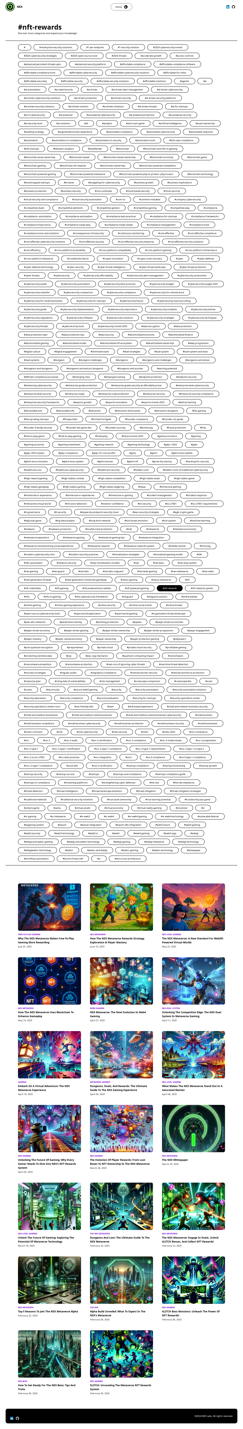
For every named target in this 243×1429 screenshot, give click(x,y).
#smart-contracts (33, 731)
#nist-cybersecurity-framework (91, 596)
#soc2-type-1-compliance (192, 757)
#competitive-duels (34, 207)
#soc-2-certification (101, 740)
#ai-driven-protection (85, 98)
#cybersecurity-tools (73, 326)
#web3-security (32, 833)
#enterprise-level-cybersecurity (192, 385)
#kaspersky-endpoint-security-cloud (99, 512)
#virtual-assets (82, 808)
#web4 (115, 833)
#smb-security (119, 731)
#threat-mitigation (146, 791)
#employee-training (114, 376)
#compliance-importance (37, 224)
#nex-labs (83, 571)
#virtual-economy (113, 808)
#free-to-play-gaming (69, 436)
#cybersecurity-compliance (121, 292)
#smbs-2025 (168, 731)
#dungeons (122, 360)
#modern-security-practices (83, 554)
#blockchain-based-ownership (120, 157)
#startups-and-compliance (127, 774)
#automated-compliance (119, 131)
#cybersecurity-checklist (37, 292)
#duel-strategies (131, 351)
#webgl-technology (188, 841)
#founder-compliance (136, 419)
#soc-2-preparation (206, 740)
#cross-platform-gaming (158, 250)
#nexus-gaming (129, 579)
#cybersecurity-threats (36, 326)
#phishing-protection (107, 622)
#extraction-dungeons (166, 410)
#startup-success (65, 774)
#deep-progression (198, 343)
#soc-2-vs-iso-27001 (34, 757)
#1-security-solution (128, 47)
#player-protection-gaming (144, 638)
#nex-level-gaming (147, 571)
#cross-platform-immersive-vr (201, 250)
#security (116, 689)
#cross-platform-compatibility (115, 250)
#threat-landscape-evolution (107, 791)
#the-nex (154, 782)
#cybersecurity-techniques (202, 317)
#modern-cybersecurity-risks (39, 554)
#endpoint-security (186, 376)
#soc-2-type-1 (31, 748)
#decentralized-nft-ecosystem (116, 343)
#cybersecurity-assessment (192, 275)
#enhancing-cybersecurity (38, 385)
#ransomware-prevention (37, 664)
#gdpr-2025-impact (34, 453)
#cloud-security (172, 191)
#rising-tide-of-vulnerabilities (70, 681)
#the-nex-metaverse (183, 782)
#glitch (153, 453)
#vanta (57, 808)
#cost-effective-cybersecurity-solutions (44, 241)
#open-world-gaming (126, 613)
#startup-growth (208, 765)
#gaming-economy (34, 444)
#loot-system (169, 520)
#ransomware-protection (78, 664)
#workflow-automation (36, 858)
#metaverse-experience (36, 537)
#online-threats (174, 605)
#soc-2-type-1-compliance (108, 748)
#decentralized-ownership (160, 343)
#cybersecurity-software (80, 317)
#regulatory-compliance (103, 672)
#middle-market (177, 546)
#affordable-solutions (154, 81)
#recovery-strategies (35, 672)
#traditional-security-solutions (77, 799)
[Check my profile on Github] (233, 6)
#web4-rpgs (170, 833)
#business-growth (143, 182)
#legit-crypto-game (183, 512)
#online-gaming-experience (69, 605)
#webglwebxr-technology (37, 850)
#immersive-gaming (170, 486)
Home (118, 6)
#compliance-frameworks (205, 216)
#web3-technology (64, 833)
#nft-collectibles (32, 588)
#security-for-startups (144, 698)
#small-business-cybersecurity (84, 723)
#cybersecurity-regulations (38, 317)
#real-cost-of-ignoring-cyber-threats (125, 664)
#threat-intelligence (67, 791)
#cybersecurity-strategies (160, 317)
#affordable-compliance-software (177, 64)
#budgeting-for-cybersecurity (104, 182)
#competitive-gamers (108, 207)
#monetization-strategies (125, 554)
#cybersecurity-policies (203, 309)
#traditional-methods (35, 799)
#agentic (184, 81)
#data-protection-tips (73, 334)
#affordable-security (72, 81)
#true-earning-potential (158, 799)
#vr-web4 (109, 816)
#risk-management (110, 681)
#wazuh (62, 824)
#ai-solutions (63, 123)
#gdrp (132, 453)
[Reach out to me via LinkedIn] (228, 6)
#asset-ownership (205, 123)
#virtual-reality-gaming (149, 808)
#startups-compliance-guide (170, 774)
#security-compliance (71, 698)
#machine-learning (200, 520)
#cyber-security (75, 267)
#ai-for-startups (179, 106)
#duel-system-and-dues (195, 351)
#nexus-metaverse (161, 579)
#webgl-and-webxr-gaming (38, 841)
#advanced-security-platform (90, 64)
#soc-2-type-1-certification (66, 748)
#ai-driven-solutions (113, 106)
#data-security (106, 334)
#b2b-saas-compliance (181, 140)
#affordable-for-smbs (174, 72)
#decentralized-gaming (36, 343)
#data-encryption (150, 326)
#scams (28, 689)
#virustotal (181, 808)
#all (86, 123)
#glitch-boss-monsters (36, 461)
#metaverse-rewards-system (139, 546)
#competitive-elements (70, 207)
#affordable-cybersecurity (83, 72)
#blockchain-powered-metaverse (87, 174)
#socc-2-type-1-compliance (38, 765)
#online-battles (189, 596)
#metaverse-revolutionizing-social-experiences (49, 546)
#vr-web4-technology (172, 816)
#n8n (199, 554)
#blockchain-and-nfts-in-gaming (160, 148)
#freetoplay (101, 436)
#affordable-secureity (35, 81)
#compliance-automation (79, 216)
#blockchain (122, 148)
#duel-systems (31, 360)
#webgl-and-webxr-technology (83, 841)
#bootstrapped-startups (37, 182)
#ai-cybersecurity (63, 89)
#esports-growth (82, 402)
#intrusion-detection (76, 503)
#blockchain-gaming (35, 165)
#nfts (27, 596)
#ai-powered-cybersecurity (100, 114)
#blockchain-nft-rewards (73, 165)
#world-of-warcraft (73, 858)
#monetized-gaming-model (168, 554)
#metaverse (152, 529)
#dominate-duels (100, 351)
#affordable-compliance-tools (39, 72)
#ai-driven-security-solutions (39, 106)
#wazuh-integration (90, 824)
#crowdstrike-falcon (78, 258)
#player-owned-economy (68, 638)
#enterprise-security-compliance (196, 393)
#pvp (68, 655)
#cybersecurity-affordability (98, 275)
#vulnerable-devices (208, 816)
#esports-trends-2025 (152, 402)
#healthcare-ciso (33, 469)
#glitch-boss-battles (182, 453)
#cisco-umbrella (103, 191)
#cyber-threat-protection (193, 267)
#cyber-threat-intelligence (111, 267)
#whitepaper (194, 850)
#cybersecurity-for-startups (91, 300)
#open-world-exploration (87, 613)
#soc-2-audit (70, 740)
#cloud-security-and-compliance (41, 199)
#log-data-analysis (65, 520)
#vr (203, 808)
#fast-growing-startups (36, 419)
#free (203, 427)
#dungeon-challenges (90, 360)
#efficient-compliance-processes (41, 376)
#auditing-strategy (34, 131)
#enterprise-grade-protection (81, 385)
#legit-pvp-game (32, 520)
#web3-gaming (192, 824)
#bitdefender (95, 148)
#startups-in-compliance (37, 782)
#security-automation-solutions (189, 689)
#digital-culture (32, 351)
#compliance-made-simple (119, 224)
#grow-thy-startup (162, 461)
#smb (60, 731)
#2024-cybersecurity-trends (167, 47)
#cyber (179, 258)
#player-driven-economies (169, 622)
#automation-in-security (108, 140)
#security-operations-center (185, 698)
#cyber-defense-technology (38, 267)
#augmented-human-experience (75, 131)
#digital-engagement (65, 351)
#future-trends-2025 (132, 436)
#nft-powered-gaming (137, 588)
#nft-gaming (61, 588)
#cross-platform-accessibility (70, 250)
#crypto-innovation (113, 258)
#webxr (69, 850)
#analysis (107, 123)
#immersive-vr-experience (38, 495)
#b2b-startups (31, 148)
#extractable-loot (33, 410)
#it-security (60, 512)
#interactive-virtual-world (37, 503)
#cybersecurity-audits (35, 284)
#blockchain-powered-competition (157, 165)
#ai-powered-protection (142, 114)
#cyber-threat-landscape (152, 267)
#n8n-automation (33, 562)
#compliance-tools (199, 224)
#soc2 (128, 757)
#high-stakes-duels (150, 478)
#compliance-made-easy (78, 224)
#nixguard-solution (157, 596)
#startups (94, 774)
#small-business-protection (128, 723)
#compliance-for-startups (163, 216)
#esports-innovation (116, 402)
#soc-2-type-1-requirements (150, 748)
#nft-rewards (170, 588)
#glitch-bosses (105, 461)
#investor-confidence (112, 503)
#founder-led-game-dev (78, 427)
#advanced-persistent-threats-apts (42, 64)
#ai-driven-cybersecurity (170, 89)
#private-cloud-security (139, 647)
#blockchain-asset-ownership (39, 157)
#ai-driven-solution (78, 106)
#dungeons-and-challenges (156, 360)
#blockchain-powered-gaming (40, 174)
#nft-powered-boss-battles (96, 588)
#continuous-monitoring (131, 233)
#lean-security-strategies (146, 512)
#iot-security (144, 503)
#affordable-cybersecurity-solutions (130, 72)
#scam (208, 681)
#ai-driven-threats (147, 106)
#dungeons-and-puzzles (130, 368)
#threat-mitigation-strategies (185, 791)
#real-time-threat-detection (173, 664)
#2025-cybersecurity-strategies (40, 55)
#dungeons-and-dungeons (38, 368)
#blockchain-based (79, 157)
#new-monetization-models (105, 562)
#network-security (66, 562)
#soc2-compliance (155, 757)
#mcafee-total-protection (98, 529)
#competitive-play (180, 207)
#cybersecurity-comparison (78, 292)
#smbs (144, 731)
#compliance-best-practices (121, 216)
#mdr (129, 529)
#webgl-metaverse (154, 841)
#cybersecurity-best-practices (120, 284)
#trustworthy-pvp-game (197, 799)
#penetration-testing (71, 622)
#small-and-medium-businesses (41, 715)
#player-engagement (198, 630)
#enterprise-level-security (37, 393)
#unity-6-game (31, 808)
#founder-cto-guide (172, 419)
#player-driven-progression (158, 630)
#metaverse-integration (151, 537)
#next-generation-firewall (37, 579)
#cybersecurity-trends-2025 (112, 326)
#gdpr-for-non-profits (103, 453)
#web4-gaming (141, 833)
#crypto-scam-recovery (149, 258)
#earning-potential (167, 368)
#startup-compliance (137, 765)
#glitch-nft (132, 461)
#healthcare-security (109, 469)
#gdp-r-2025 (170, 444)
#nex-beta (158, 562)
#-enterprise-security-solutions (55, 47)
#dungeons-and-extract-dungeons (85, 368)
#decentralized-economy (141, 334)
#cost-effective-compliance (202, 233)
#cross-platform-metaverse (38, 258)
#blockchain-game (197, 157)
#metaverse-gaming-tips (112, 537)
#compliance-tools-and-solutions (41, 233)
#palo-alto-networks (35, 622)
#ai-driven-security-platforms (160, 98)
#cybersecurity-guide (35, 309)
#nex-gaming (31, 571)
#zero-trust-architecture (128, 858)
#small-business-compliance (39, 723)
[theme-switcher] (126, 7)
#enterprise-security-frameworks (41, 402)
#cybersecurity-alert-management (145, 275)
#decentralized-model (74, 343)
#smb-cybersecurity (87, 731)
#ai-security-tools (33, 123)
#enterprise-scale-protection (113, 393)
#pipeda (137, 622)
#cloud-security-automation (87, 199)
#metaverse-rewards (99, 546)
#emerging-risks (81, 376)
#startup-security (33, 774)
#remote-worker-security (143, 672)
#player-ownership (106, 638)
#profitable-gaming (176, 647)
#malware (29, 529)
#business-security (71, 191)
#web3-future (162, 824)
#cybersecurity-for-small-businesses (43, 300)
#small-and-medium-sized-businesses (92, 715)
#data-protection (183, 326)
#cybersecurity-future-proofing (174, 300)
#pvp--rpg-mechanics (97, 655)
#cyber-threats (32, 275)
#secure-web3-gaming (85, 689)
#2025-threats (119, 55)
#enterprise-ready (74, 393)
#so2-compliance (198, 731)
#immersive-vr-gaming (121, 495)
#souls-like (72, 765)
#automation (31, 140)
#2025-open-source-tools (84, 55)
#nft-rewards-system (202, 588)
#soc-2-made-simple (171, 740)
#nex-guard (58, 571)
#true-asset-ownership (119, 799)
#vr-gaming (30, 816)
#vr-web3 (85, 816)
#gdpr (194, 444)
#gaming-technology (139, 444)
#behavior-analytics (63, 148)
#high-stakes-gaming (74, 486)
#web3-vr (93, 833)
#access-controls (185, 55)
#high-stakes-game (184, 478)
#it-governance (32, 512)
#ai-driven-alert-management (127, 89)
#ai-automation (32, 89)
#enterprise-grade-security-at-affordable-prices (136, 385)
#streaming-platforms (76, 782)
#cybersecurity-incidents (164, 309)
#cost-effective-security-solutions (185, 241)
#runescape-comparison (147, 681)
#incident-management (159, 495)
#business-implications (179, 182)
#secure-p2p (52, 689)
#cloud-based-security (137, 191)
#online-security (106, 605)
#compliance (210, 207)
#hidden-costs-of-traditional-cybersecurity (185, 469)
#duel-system (161, 351)
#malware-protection (60, 529)
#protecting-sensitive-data (38, 655)
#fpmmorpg (146, 427)
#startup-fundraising (174, 765)
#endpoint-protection (150, 376)
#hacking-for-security (197, 461)
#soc (26, 740)
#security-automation (146, 689)
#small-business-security (171, 723)
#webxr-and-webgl (97, 850)
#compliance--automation (37, 216)
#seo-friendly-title (83, 706)
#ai (205, 81)
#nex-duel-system (187, 562)
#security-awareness (35, 698)
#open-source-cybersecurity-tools (42, 613)
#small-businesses (207, 723)
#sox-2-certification (102, 765)
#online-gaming (32, 605)
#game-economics (167, 436)
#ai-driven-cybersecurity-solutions (42, 98)
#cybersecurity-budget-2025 (203, 284)
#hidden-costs (141, 469)
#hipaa (142, 486)
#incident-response (196, 495)
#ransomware (175, 655)
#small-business (203, 715)
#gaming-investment (69, 444)
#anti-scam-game (135, 123)
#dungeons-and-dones (197, 360)
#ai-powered (65, 114)
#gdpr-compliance (68, 453)
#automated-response (201, 131)
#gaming (196, 436)
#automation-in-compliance (66, 140)
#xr (99, 858)
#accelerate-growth (151, 55)
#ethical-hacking (187, 402)
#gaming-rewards (103, 444)
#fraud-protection (176, 427)
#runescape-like (182, 681)
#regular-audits (68, 672)
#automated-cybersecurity (161, 131)
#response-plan (32, 681)
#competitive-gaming (145, 207)
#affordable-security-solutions (113, 81)
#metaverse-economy (184, 529)
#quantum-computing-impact (138, 655)
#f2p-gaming (199, 410)
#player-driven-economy (37, 630)
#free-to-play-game (34, 436)
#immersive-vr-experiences (80, 495)
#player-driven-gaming (76, 630)
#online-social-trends (140, 605)
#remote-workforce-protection (187, 672)
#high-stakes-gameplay (36, 486)
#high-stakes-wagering (112, 486)
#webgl (194, 833)
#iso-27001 (171, 503)
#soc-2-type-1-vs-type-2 (191, 748)
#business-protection (35, 191)
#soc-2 (46, 740)
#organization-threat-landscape (168, 613)
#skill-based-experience (140, 706)
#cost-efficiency (32, 250)
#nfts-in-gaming (52, 596)
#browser (69, 182)
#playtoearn (179, 638)
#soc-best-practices (69, 757)
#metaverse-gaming (74, 537)
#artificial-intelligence (170, 123)
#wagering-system (34, 824)
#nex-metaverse (179, 571)
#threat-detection (33, 791)
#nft (187, 579)
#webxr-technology (162, 850)
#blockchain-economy (161, 157)
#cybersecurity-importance (122, 309)
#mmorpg (205, 546)
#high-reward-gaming (35, 478)
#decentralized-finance (180, 334)
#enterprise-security (154, 393)
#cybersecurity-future (131, 300)
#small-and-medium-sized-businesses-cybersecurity (153, 715)
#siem (110, 706)
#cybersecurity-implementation (77, 309)
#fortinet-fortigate (101, 419)
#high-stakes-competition (112, 478)
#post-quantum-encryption (38, 647)
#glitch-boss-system (72, 461)
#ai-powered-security (180, 114)
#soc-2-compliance (136, 740)
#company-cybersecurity (188, 199)
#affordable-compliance (132, 64)
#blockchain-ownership (112, 165)
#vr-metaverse (58, 816)
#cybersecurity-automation (75, 284)
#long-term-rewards (100, 520)
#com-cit (120, 199)
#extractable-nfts (65, 410)
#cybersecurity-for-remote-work (167, 292)
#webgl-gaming (121, 841)
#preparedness (75, 647)
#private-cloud (105, 647)
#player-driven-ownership (116, 630)
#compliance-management (161, 224)
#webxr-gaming (129, 850)
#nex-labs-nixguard (113, 571)
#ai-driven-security (121, 98)
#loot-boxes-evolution (136, 520)
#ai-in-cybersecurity (34, 114)
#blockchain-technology (200, 174)
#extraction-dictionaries (127, 410)
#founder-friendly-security (38, 427)
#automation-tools (145, 140)
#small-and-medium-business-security (187, 706)
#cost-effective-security (91, 241)
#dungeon (59, 360)
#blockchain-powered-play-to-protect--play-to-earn (146, 174)
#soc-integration (102, 757)
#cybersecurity (61, 275)
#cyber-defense (205, 258)
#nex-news (208, 571)
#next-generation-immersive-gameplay (86, 579)
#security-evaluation (108, 698)
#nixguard (127, 596)
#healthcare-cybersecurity (70, 469)
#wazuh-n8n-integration (128, 824)
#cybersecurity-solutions (120, 317)
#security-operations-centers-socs (42, 706)
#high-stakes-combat (72, 478)
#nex (136, 562)
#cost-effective (166, 233)
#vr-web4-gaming (137, 816)
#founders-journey (115, 427)
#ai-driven (92, 89)
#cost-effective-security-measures (136, 241)
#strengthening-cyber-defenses (118, 782)
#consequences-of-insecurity (88, 233)
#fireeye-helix (70, 419)
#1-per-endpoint (95, 47)
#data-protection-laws (36, 334)
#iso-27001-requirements (204, 503)
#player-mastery (32, 638)
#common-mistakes (149, 199)
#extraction (95, 410)
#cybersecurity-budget (162, 284)
